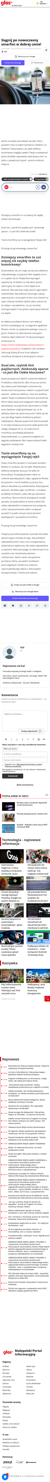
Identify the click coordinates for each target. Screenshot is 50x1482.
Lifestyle (6, 1413)
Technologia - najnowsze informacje (21, 842)
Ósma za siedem (10, 1427)
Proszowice (31, 1380)
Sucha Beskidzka (33, 1383)
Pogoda (6, 1406)
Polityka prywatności (11, 1446)
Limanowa (7, 1387)
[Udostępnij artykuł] (46, 50)
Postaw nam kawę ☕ (13, 63)
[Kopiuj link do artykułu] (37, 605)
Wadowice (30, 1390)
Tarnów (29, 1387)
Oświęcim (30, 1373)
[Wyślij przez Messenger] (13, 605)
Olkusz (29, 1369)
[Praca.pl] (8, 1462)
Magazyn (6, 1410)
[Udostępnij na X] (29, 605)
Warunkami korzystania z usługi (29, 764)
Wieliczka (30, 1393)
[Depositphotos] (31, 1462)
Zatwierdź (12, 776)
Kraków (6, 1366)
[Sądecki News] (19, 1462)
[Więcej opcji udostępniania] (45, 605)
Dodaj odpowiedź (29, 731)
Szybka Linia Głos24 (11, 1424)
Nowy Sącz (30, 1366)
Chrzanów (7, 1376)
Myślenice (7, 1393)
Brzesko (6, 1373)
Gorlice (6, 1383)
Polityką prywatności (13, 766)
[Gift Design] (8, 1467)
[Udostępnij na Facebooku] (5, 605)
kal (5, 51)
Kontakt (6, 1449)
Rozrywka (10, 963)
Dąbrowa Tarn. (9, 1380)
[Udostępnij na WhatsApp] (21, 605)
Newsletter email (10, 1439)
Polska (5, 1420)
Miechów (6, 1390)
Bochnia (6, 1369)
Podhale (29, 1376)
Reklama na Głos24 (11, 1442)
